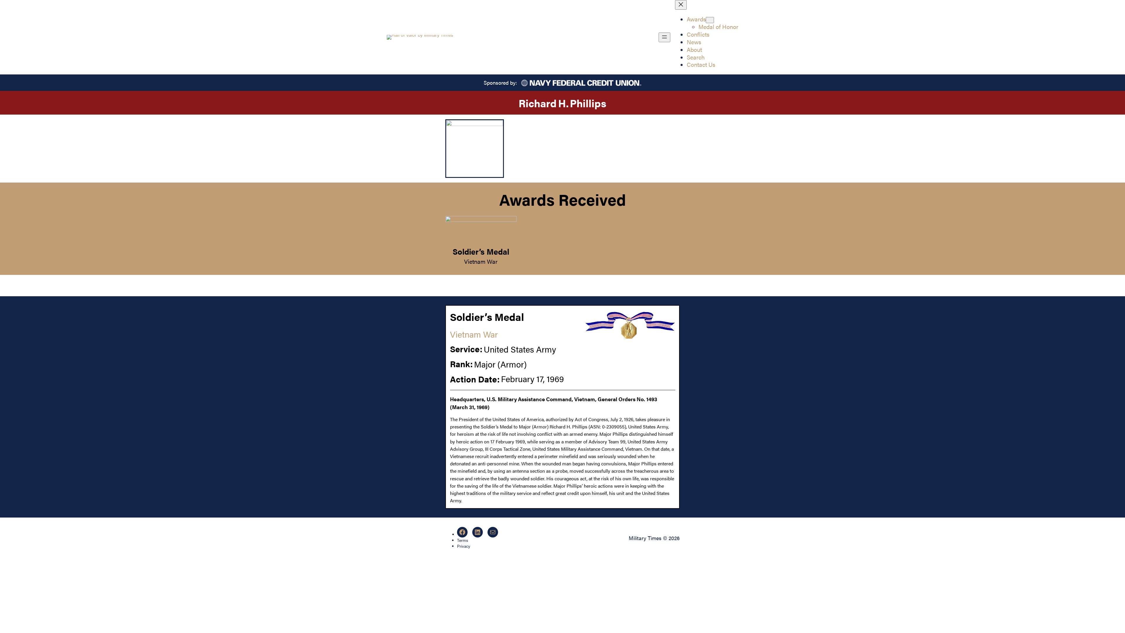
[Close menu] (681, 5)
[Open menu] (664, 37)
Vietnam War (480, 261)
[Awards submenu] (710, 20)
